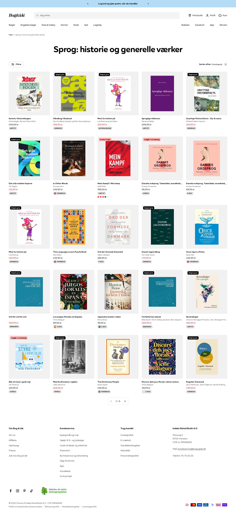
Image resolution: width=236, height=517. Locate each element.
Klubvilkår (125, 450)
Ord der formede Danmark (110, 252)
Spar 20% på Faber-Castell (118, 3)
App (212, 25)
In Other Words (60, 183)
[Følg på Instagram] (17, 491)
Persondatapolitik (129, 455)
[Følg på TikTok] (31, 491)
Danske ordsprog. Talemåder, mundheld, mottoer (162, 183)
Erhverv (223, 25)
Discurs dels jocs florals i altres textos (160, 382)
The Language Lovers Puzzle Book (69, 252)
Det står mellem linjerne (20, 183)
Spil (86, 25)
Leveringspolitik (89, 506)
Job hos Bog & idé (18, 455)
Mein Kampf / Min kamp (109, 183)
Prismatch (65, 450)
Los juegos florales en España (67, 317)
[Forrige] (87, 3)
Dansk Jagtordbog (151, 252)
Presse (12, 450)
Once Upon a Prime (195, 252)
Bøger (12, 25)
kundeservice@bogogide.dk (192, 448)
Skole (76, 25)
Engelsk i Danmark (195, 382)
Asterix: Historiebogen (20, 118)
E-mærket (125, 440)
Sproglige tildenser (151, 118)
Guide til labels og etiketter (73, 445)
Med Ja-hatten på (106, 118)
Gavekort (199, 25)
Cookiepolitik (126, 435)
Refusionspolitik (52, 506)
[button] (103, 196)
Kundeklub (65, 471)
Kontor (64, 25)
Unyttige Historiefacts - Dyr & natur (203, 118)
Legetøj (97, 25)
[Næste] (148, 3)
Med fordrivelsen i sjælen (65, 382)
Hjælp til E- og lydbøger (72, 440)
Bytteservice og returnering (74, 455)
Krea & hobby (48, 25)
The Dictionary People (108, 382)
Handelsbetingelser (130, 445)
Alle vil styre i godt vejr (20, 382)
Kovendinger (192, 317)
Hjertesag (14, 445)
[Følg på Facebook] (10, 491)
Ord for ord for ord (17, 317)
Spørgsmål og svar (69, 435)
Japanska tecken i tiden (109, 317)
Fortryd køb (66, 476)
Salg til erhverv (67, 460)
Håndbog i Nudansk (62, 118)
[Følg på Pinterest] (24, 491)
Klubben (185, 25)
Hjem (11, 35)
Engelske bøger (28, 25)
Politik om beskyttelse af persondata (25, 506)
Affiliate (13, 440)
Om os (12, 435)
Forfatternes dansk (151, 317)
